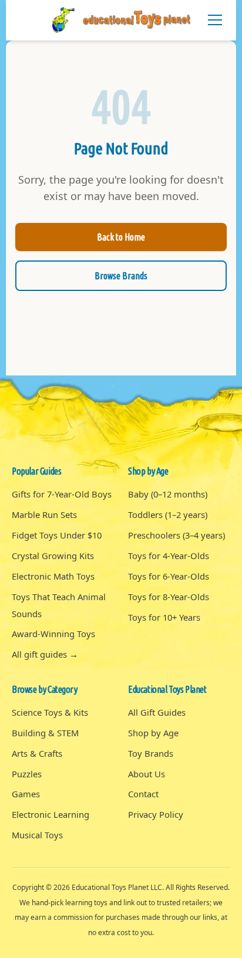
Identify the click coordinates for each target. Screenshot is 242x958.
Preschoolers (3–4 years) (176, 535)
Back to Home (121, 237)
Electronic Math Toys (53, 576)
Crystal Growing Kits (53, 555)
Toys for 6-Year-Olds (168, 576)
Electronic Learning (50, 814)
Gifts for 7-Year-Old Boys (62, 494)
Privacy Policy (155, 814)
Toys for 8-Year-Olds (168, 596)
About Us (146, 774)
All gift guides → (45, 654)
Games (26, 794)
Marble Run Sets (44, 514)
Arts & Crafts (37, 753)
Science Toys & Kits (50, 712)
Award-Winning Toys (53, 633)
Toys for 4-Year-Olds (168, 555)
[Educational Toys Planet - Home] (121, 20)
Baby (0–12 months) (167, 494)
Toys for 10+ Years (164, 617)
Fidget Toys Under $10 (57, 535)
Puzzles (27, 774)
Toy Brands (150, 753)
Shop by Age (153, 733)
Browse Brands (121, 275)
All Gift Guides (157, 712)
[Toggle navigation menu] (215, 20)
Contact (143, 794)
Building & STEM (45, 733)
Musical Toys (37, 835)
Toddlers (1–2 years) (167, 514)
